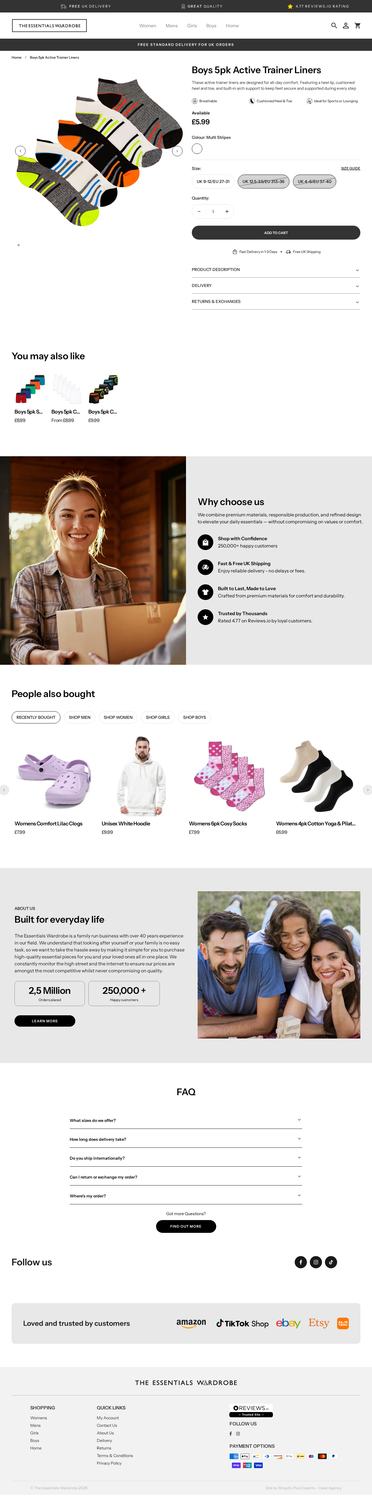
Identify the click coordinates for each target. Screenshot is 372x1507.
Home (232, 25)
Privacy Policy (109, 1463)
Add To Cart (276, 233)
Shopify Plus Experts (296, 1488)
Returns (104, 1448)
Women (147, 25)
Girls (192, 25)
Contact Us (107, 1425)
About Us (105, 1433)
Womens (38, 1417)
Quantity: (200, 198)
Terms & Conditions (115, 1455)
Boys (211, 25)
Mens (172, 25)
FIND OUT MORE (186, 1226)
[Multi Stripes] (197, 148)
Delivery (104, 1440)
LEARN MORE (45, 1021)
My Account (108, 1417)
